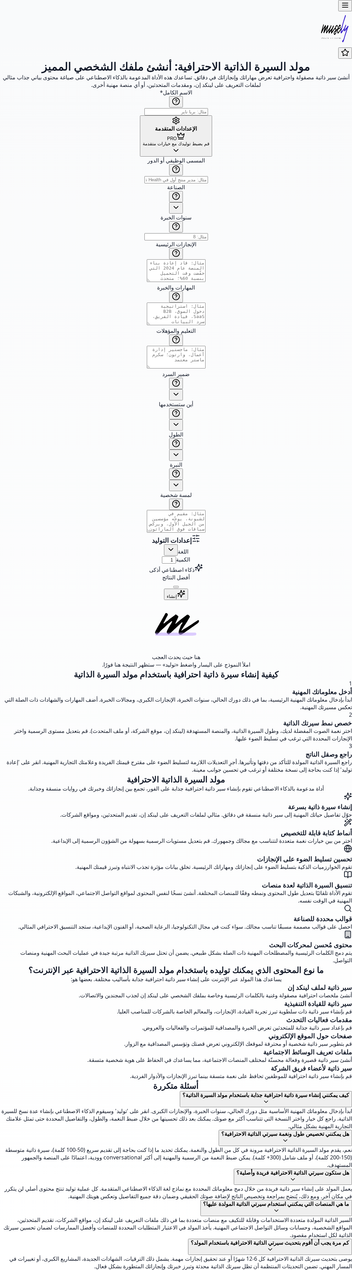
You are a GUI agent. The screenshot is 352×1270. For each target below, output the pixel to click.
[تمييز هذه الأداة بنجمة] (345, 53)
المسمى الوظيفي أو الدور (176, 160)
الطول (176, 434)
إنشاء (172, 596)
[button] (176, 345)
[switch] (176, 587)
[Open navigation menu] (345, 5)
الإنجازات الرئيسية (176, 244)
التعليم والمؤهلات (176, 330)
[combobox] (176, 208)
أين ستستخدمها (176, 404)
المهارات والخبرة (176, 287)
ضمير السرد (176, 374)
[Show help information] (176, 101)
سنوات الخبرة (176, 217)
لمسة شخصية (176, 495)
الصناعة (176, 187)
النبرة (176, 464)
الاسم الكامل (176, 92)
